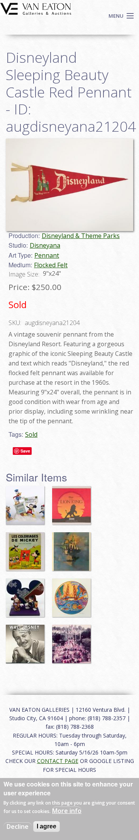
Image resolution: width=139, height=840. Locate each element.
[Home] (35, 8)
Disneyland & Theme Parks (81, 235)
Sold (31, 434)
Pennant (46, 255)
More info (66, 810)
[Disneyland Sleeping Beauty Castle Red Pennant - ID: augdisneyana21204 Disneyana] (69, 184)
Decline (18, 826)
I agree (46, 826)
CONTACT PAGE (57, 761)
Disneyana (45, 245)
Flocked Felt (51, 265)
